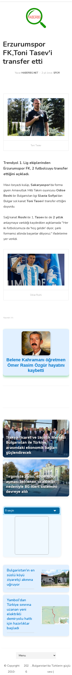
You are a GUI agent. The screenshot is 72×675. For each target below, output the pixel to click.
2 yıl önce (47, 72)
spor (56, 72)
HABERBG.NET (29, 72)
